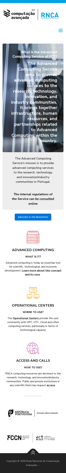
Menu (60, 30)
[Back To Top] (33, 453)
